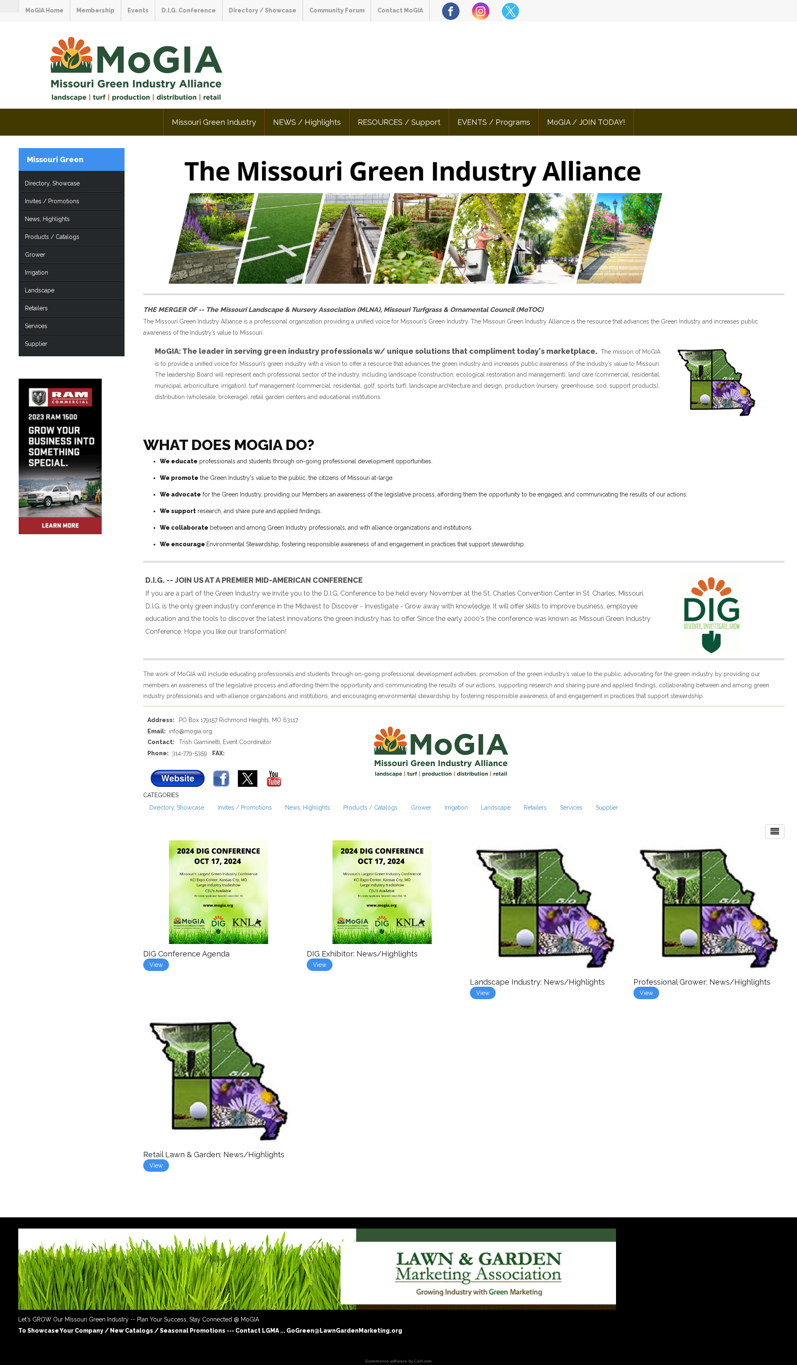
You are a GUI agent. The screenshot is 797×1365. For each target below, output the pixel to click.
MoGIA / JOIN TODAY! (586, 122)
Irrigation (36, 272)
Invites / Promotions (52, 201)
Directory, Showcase (52, 183)
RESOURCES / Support (399, 122)
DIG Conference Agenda (186, 953)
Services (36, 326)
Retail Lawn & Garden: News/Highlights (213, 1154)
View (156, 964)
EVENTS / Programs (493, 122)
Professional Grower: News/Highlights (701, 982)
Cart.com (423, 1361)
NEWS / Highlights (307, 122)
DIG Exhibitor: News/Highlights (362, 953)
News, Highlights (47, 219)
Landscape (39, 290)
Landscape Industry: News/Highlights (537, 982)
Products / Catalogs (52, 237)
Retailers (36, 308)
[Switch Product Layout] (775, 831)
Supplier (36, 344)
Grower (35, 254)
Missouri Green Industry (214, 122)
